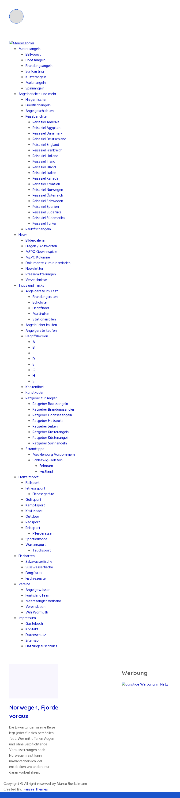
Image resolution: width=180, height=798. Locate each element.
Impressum (27, 618)
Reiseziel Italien (44, 173)
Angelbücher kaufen (41, 325)
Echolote (40, 303)
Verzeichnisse (36, 280)
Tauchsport (42, 550)
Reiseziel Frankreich (47, 150)
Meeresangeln (30, 49)
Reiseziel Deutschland (49, 139)
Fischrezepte (36, 579)
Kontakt (32, 629)
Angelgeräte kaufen (41, 331)
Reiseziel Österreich (48, 196)
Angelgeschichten (40, 111)
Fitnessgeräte (43, 494)
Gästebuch (34, 624)
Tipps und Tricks (31, 286)
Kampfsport (35, 505)
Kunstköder (35, 393)
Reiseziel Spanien (46, 207)
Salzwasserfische (39, 562)
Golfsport (33, 500)
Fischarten (27, 556)
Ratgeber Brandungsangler (53, 410)
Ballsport (33, 483)
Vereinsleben (35, 607)
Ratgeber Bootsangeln (50, 404)
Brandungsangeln (39, 66)
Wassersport (36, 545)
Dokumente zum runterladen (48, 263)
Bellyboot (33, 55)
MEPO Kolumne (38, 257)
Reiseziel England (46, 145)
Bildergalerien (36, 241)
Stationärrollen (44, 319)
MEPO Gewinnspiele (41, 252)
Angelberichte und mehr (37, 94)
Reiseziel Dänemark (47, 134)
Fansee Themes (36, 789)
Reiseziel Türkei (44, 224)
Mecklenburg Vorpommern (54, 455)
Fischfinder (41, 308)
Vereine (24, 584)
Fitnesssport (35, 489)
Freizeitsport (29, 477)
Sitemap (32, 641)
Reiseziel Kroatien (46, 184)
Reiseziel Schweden (48, 201)
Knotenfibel (35, 387)
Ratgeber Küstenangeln (51, 438)
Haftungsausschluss (41, 646)
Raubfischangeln (38, 229)
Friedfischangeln (38, 105)
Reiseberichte (36, 117)
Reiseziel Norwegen (48, 190)
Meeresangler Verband (43, 601)
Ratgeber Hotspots (48, 421)
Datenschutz (36, 635)
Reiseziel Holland (45, 156)
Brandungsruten (45, 297)
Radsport (33, 522)
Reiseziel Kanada (45, 179)
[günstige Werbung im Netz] (145, 685)
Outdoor (32, 517)
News (23, 235)
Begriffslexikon (37, 336)
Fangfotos (34, 573)
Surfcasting (35, 72)
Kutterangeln (36, 77)
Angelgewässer (38, 590)
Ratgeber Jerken (45, 427)
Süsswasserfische (39, 567)
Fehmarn (46, 466)
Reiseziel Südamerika (49, 218)
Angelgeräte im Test (42, 291)
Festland (46, 472)
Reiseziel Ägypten (46, 128)
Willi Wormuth (37, 612)
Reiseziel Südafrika (47, 212)
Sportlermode (36, 539)
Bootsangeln (35, 60)
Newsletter (34, 269)
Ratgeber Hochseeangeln (52, 415)
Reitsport (33, 528)
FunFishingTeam (38, 596)
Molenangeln (36, 83)
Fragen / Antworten (41, 246)
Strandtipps (35, 449)
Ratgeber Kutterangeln (51, 432)
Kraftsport (34, 511)
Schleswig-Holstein (48, 460)
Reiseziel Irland (44, 162)
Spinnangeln (35, 88)
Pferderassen (43, 534)
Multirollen (41, 314)
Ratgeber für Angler (41, 398)
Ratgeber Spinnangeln (50, 443)
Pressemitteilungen (41, 274)
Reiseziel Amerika (46, 122)
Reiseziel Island (44, 167)
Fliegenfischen (36, 100)
